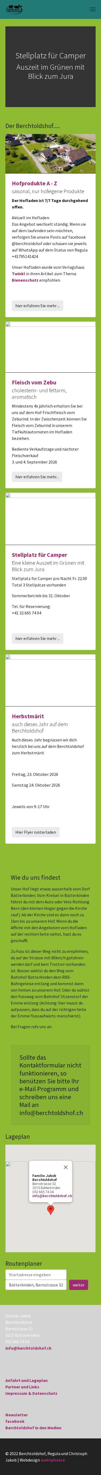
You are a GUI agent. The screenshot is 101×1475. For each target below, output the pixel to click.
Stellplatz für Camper (39, 554)
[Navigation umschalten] (93, 9)
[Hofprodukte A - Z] (50, 153)
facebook (15, 1421)
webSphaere (53, 1460)
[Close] (65, 1167)
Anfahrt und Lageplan (26, 1380)
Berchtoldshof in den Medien (33, 1427)
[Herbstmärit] (50, 679)
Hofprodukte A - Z (34, 183)
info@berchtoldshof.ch (52, 1196)
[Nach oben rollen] (89, 1463)
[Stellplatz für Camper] (50, 518)
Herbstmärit (28, 716)
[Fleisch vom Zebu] (50, 346)
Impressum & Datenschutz (31, 1393)
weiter (79, 1284)
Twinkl (18, 273)
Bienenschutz (25, 280)
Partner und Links (22, 1386)
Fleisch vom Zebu (34, 382)
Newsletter (16, 1414)
